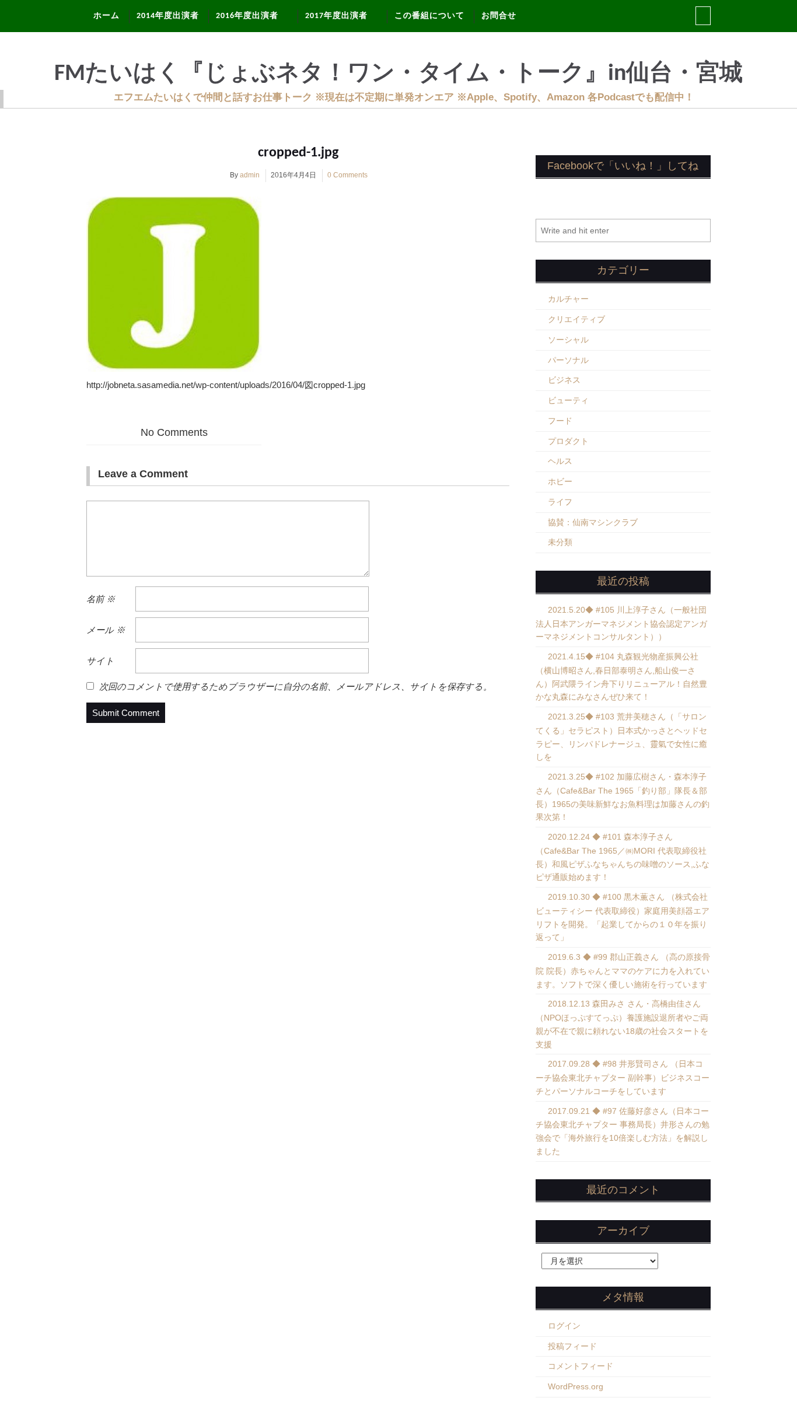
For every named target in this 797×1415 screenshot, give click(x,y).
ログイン (564, 1325)
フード (560, 420)
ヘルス (560, 461)
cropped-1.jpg (298, 153)
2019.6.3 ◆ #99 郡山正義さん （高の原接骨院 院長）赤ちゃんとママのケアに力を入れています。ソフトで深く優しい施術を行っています (623, 970)
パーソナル (568, 360)
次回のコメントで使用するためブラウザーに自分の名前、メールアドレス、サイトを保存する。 (295, 686)
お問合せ (498, 16)
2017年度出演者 (336, 16)
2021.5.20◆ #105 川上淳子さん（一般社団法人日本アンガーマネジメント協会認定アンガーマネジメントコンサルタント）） (621, 623)
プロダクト (568, 441)
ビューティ (568, 400)
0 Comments (347, 175)
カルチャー (568, 298)
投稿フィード (572, 1346)
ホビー (560, 481)
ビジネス (564, 380)
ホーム (106, 16)
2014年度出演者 (168, 16)
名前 (100, 599)
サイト (100, 661)
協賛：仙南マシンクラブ (593, 522)
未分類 (560, 542)
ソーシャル (568, 339)
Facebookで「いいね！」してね (622, 166)
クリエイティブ (576, 319)
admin (250, 175)
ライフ (560, 501)
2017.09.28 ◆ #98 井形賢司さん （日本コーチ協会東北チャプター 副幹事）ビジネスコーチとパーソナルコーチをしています (622, 1077)
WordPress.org (575, 1386)
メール (105, 630)
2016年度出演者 (247, 16)
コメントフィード (580, 1366)
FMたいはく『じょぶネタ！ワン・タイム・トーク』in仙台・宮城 (398, 74)
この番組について (429, 16)
